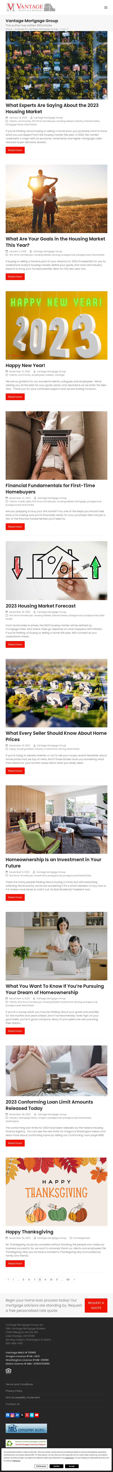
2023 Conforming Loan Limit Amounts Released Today (49, 1105)
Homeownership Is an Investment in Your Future (53, 862)
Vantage (59, 375)
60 (69, 1279)
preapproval (68, 254)
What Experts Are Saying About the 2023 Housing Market (52, 108)
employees (38, 375)
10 (52, 1279)
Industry (79, 121)
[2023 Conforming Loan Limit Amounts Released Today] (56, 1070)
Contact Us (13, 1404)
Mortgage (80, 501)
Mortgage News (14, 124)
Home (9, 29)
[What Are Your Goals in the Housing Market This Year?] (56, 198)
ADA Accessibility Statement (23, 1397)
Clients (13, 121)
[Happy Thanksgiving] (56, 1191)
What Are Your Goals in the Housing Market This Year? (55, 242)
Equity (12, 749)
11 (58, 1279)
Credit (21, 501)
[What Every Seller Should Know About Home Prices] (56, 693)
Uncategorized (82, 1238)
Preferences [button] (16, 1461)
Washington (12, 1121)
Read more (15, 150)
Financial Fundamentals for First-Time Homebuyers (50, 488)
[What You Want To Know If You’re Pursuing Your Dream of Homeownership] (56, 946)
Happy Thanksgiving (29, 1232)
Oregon (42, 1117)
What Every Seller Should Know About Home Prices (56, 736)
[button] (105, 7)
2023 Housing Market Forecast (41, 606)
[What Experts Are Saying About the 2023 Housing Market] (56, 65)
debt (28, 501)
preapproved (83, 254)
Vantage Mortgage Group (48, 117)
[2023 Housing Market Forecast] (56, 570)
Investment (51, 749)
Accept (72, 1466)
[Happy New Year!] (56, 325)
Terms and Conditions (19, 1384)
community (24, 121)
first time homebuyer (44, 121)
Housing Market (65, 121)
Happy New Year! (25, 365)
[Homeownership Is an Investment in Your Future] (56, 819)
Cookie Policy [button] (69, 1458)
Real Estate (31, 124)
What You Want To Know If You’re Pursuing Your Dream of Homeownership (55, 989)
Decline (56, 1466)
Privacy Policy (14, 1391)
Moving (56, 254)
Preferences (41, 1466)
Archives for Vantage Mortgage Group (36, 29)
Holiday (50, 375)
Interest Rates (92, 121)
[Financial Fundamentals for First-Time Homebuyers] (56, 445)
